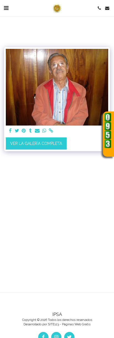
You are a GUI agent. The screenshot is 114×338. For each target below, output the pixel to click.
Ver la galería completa (36, 143)
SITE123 (53, 324)
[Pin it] (23, 131)
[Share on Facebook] (10, 131)
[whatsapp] (44, 131)
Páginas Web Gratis (76, 324)
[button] (6, 8)
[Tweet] (17, 131)
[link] (50, 131)
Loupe (108, 152)
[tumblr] (30, 131)
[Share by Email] (37, 131)
